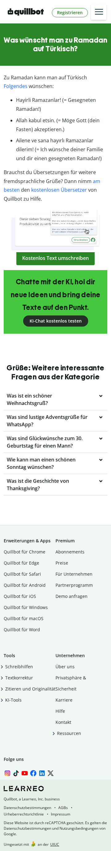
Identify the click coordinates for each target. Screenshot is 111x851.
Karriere (64, 700)
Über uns (65, 667)
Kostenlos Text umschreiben (55, 258)
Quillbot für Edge (21, 563)
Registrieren (70, 12)
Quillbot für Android (25, 585)
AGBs (63, 807)
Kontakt (63, 722)
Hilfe (60, 711)
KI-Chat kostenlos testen (56, 321)
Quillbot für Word (22, 629)
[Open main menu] (98, 12)
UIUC (54, 844)
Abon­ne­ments (70, 552)
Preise (62, 563)
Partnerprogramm (74, 585)
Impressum (60, 814)
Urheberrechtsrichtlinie (24, 814)
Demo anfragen (72, 596)
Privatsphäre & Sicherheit (71, 683)
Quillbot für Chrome (24, 552)
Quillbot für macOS (23, 618)
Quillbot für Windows (26, 607)
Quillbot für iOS (20, 596)
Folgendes (15, 86)
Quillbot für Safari (22, 574)
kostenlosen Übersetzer (59, 189)
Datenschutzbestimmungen (27, 807)
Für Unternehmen (74, 574)
